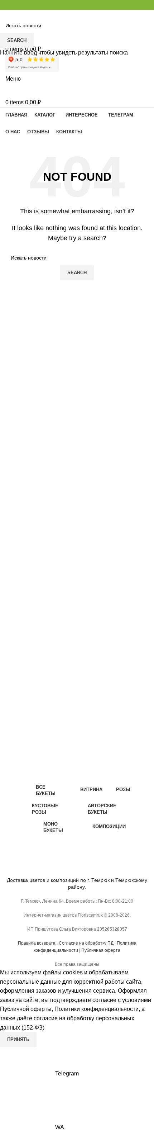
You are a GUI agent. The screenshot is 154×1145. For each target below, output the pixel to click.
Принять (18, 1039)
